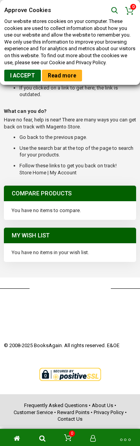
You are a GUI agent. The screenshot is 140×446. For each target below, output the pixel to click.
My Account (63, 173)
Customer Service (33, 412)
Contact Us (70, 419)
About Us (102, 405)
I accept (22, 75)
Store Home (32, 173)
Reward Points (73, 412)
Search (114, 11)
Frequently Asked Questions (56, 405)
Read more (62, 75)
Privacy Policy (109, 412)
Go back (28, 137)
